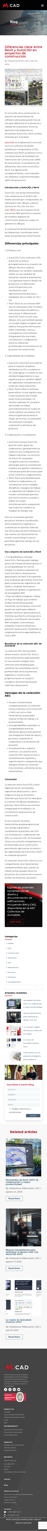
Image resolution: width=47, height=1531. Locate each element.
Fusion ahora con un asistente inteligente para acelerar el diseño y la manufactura (32, 1057)
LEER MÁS (15, 921)
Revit (12, 210)
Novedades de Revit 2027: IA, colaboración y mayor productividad (32, 1003)
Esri (9, 963)
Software (12, 977)
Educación (12, 958)
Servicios (11, 972)
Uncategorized (14, 982)
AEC (9, 948)
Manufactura (13, 967)
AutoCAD (9, 142)
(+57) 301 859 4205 (13, 1515)
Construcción (13, 953)
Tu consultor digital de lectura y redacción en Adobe (32, 1030)
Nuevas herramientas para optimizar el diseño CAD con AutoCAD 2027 (32, 1017)
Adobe (11, 943)
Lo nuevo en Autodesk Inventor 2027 (31, 1043)
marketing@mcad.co (14, 1512)
